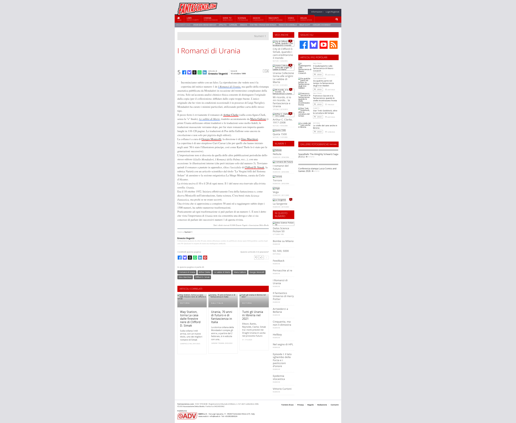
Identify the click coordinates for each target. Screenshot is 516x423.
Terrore (277, 180)
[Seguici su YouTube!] (323, 44)
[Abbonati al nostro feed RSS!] (333, 44)
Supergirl (233, 25)
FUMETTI (316, 108)
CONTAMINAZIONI (319, 78)
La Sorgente (280, 203)
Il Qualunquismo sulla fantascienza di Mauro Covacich (323, 68)
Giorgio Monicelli (211, 139)
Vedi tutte (333, 144)
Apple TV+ (223, 25)
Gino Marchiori (249, 139)
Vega (276, 192)
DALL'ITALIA (217, 303)
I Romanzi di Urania (280, 282)
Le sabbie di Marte (209, 119)
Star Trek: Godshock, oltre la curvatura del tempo (325, 111)
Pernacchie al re (282, 270)
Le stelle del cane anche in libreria (325, 126)
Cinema (211, 19)
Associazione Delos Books (194, 406)
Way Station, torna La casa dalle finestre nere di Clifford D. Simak (190, 318)
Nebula (277, 154)
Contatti (335, 405)
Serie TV (228, 19)
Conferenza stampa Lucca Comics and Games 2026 (317, 170)
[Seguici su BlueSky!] (313, 44)
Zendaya (243, 25)
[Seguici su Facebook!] (303, 44)
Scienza (243, 19)
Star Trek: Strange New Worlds (263, 25)
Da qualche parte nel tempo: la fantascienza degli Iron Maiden (323, 83)
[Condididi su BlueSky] (189, 72)
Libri (193, 19)
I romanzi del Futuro (281, 167)
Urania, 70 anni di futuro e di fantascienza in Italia (221, 317)
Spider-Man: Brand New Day (204, 25)
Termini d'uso (287, 405)
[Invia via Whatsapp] (199, 72)
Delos (306, 19)
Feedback (278, 260)
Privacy (300, 405)
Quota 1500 (280, 134)
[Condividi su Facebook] (184, 72)
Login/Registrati (332, 12)
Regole (310, 405)
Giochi (258, 19)
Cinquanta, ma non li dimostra (282, 323)
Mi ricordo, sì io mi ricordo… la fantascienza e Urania (282, 101)
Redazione (322, 405)
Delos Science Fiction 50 (281, 230)
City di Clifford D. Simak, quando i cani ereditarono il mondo (283, 53)
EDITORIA (184, 303)
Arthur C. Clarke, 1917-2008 (283, 121)
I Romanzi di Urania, (229, 86)
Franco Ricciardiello (288, 25)
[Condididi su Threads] (194, 72)
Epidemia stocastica (279, 377)
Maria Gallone (258, 119)
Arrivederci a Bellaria (280, 310)
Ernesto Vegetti (218, 73)
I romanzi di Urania (187, 272)
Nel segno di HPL (283, 344)
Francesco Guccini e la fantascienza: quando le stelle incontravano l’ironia (325, 98)
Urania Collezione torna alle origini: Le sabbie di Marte (283, 77)
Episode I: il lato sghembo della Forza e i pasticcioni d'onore (282, 360)
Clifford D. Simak (254, 167)
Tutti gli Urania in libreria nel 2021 (252, 315)
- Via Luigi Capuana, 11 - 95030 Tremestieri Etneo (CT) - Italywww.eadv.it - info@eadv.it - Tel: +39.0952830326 (226, 415)
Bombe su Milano (283, 241)
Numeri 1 (260, 36)
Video (291, 19)
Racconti (276, 19)
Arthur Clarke (231, 115)
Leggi (319, 74)
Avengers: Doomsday (322, 25)
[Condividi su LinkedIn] (204, 72)
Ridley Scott (305, 25)
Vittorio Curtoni (282, 388)
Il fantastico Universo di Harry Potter (283, 296)
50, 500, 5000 (281, 250)
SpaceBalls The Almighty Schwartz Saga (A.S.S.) (318, 155)
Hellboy (277, 334)
